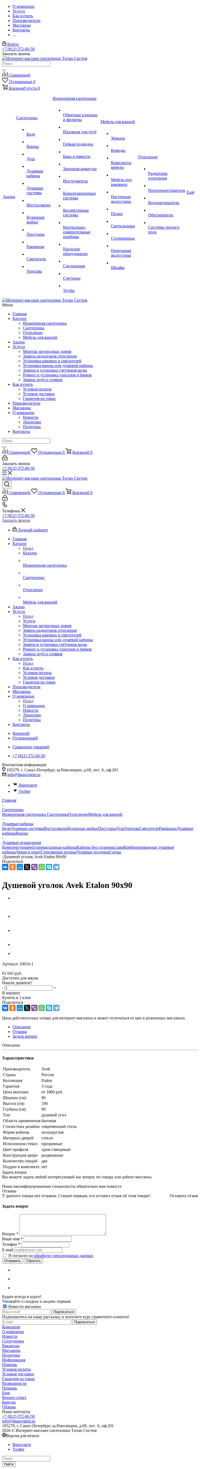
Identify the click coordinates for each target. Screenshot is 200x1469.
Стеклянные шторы (58, 852)
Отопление (33, 332)
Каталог (19, 318)
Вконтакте (28, 785)
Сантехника (33, 328)
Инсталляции (55, 828)
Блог (6, 1393)
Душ (120, 828)
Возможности (14, 1383)
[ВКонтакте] (5, 867)
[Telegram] (56, 867)
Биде (6, 828)
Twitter (24, 791)
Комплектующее (17, 847)
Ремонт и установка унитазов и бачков (57, 375)
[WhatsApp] (42, 867)
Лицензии (32, 422)
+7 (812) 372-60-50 (18, 49)
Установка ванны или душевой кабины (58, 365)
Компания (11, 1327)
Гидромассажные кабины (54, 847)
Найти (9, 1464)
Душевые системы (27, 828)
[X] (27, 867)
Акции (18, 342)
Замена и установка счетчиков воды (55, 370)
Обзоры (9, 1407)
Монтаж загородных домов (47, 351)
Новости (30, 417)
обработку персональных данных (63, 1255)
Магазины (21, 408)
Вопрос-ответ (14, 1397)
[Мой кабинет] (5, 459)
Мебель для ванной (40, 337)
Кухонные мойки (82, 828)
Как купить (22, 384)
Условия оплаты (37, 389)
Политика (32, 426)
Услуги (18, 347)
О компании (23, 412)
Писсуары (107, 828)
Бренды (9, 1402)
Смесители (149, 828)
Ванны (22, 833)
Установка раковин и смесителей (52, 361)
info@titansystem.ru (23, 774)
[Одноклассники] (12, 867)
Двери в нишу (28, 852)
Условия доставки (39, 394)
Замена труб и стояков (43, 379)
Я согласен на (50, 1255)
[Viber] (34, 867)
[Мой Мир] (20, 867)
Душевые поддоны (92, 852)
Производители (26, 403)
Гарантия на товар (39, 398)
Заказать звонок (16, 520)
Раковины (168, 828)
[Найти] (4, 70)
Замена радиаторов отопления (50, 356)
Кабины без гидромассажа (100, 847)
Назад (28, 548)
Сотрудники (13, 1341)
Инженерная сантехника (45, 323)
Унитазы (131, 828)
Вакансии (11, 1346)
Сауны (115, 852)
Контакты (21, 431)
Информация (13, 1360)
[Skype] (49, 867)
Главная (19, 314)
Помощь (9, 1364)
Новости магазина (24, 1306)
